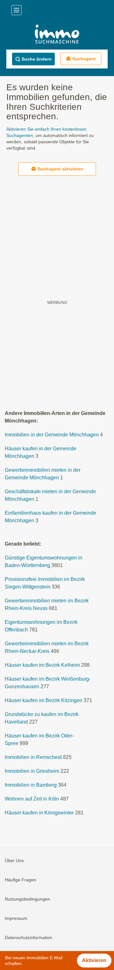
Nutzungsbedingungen (27, 899)
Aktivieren (94, 960)
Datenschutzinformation (28, 937)
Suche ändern (37, 59)
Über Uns (14, 860)
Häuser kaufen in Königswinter (39, 812)
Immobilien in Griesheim (32, 771)
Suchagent (84, 58)
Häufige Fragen (20, 879)
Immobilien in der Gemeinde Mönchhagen (52, 434)
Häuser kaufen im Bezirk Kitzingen (43, 700)
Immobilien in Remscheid (33, 757)
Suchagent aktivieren (60, 168)
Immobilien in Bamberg (31, 785)
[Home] (57, 35)
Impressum (16, 918)
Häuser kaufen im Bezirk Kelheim (42, 665)
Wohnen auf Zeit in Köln (32, 798)
